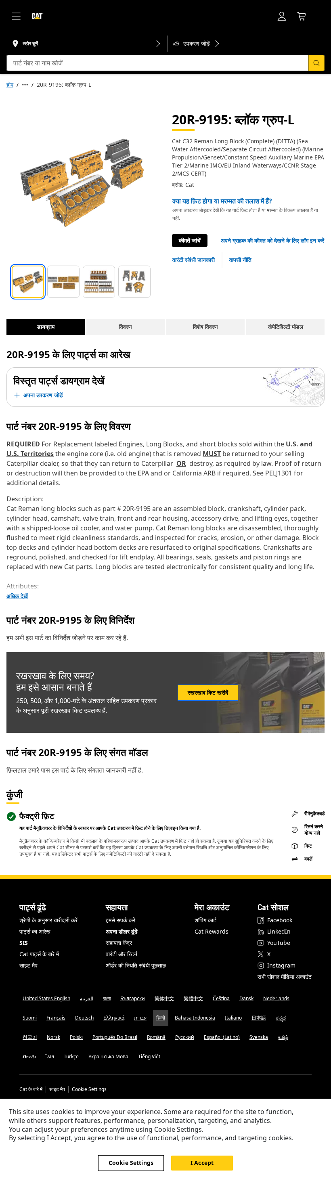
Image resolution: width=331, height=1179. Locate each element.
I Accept (202, 1162)
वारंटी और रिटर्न (121, 954)
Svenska (258, 1037)
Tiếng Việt (149, 1056)
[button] (272, 240)
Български (132, 998)
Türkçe (71, 1056)
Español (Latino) (222, 1037)
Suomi (30, 1017)
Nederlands (276, 998)
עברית (140, 1017)
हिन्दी (160, 1017)
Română (156, 1037)
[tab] (28, 282)
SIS (23, 943)
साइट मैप (28, 965)
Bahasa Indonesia (195, 1017)
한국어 (30, 1037)
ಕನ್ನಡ (281, 1017)
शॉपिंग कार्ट (205, 920)
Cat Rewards (211, 931)
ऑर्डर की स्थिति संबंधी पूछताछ (136, 965)
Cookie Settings (89, 1089)
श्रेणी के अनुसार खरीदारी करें (48, 920)
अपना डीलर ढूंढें (122, 931)
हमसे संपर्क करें (120, 920)
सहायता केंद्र (119, 943)
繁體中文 (193, 998)
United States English (46, 998)
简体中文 (164, 998)
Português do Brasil (114, 1037)
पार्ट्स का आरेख (34, 931)
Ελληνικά (113, 1017)
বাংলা (107, 998)
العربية (86, 998)
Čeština (221, 998)
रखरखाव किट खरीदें (208, 692)
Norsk (53, 1037)
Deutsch (84, 1017)
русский (184, 1037)
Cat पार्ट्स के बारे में (39, 954)
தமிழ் (283, 1037)
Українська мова (108, 1056)
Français (55, 1017)
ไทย (50, 1056)
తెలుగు (29, 1056)
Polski (76, 1037)
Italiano (233, 1017)
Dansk (246, 998)
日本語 (258, 1017)
